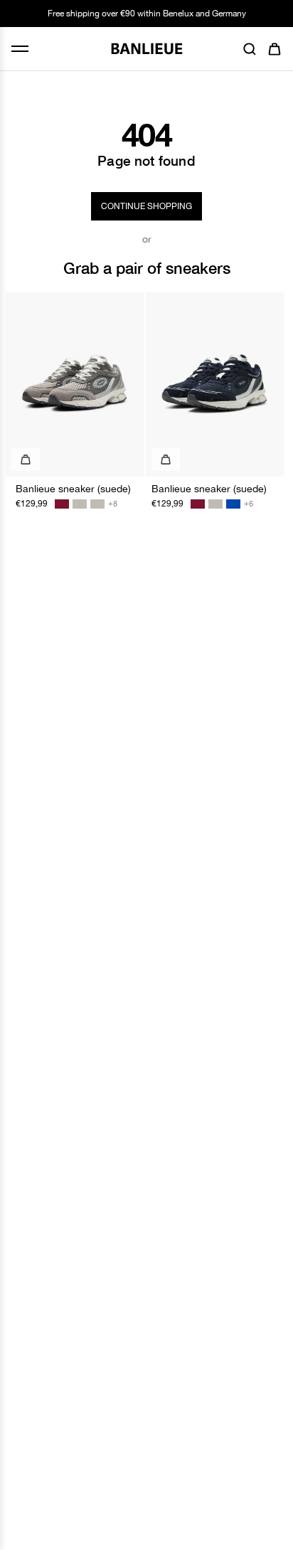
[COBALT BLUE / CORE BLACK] (233, 504)
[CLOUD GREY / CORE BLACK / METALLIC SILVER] (80, 504)
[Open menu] (20, 48)
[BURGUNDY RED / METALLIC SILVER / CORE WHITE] (62, 504)
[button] (250, 49)
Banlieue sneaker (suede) (73, 488)
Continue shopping (146, 206)
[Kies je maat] (25, 459)
